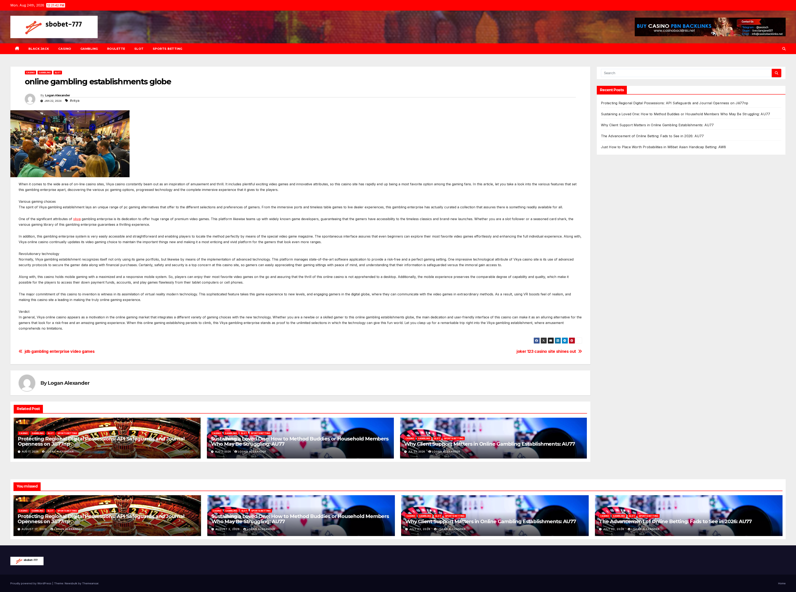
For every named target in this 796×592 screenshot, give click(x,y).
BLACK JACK (38, 49)
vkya (77, 219)
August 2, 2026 (227, 529)
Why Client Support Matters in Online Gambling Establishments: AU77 (489, 444)
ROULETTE (116, 49)
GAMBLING (89, 49)
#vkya (74, 100)
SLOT (139, 49)
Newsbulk (71, 583)
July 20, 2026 (614, 529)
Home (782, 583)
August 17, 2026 (35, 529)
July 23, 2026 (420, 529)
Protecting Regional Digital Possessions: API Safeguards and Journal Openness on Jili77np (101, 441)
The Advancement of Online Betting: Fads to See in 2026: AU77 (652, 136)
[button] (784, 49)
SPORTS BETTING (167, 49)
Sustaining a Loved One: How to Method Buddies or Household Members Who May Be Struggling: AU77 (299, 441)
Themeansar (90, 583)
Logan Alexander (57, 95)
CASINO (64, 49)
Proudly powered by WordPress (31, 583)
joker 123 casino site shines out (546, 351)
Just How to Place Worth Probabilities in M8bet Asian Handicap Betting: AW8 (663, 147)
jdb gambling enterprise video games (60, 351)
